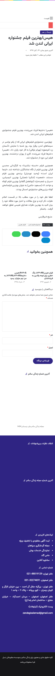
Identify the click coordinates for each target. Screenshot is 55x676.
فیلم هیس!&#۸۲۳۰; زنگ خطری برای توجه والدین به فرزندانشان (42, 275)
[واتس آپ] (16, 234)
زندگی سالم (26, 657)
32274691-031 (32, 580)
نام (51, 335)
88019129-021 (34, 574)
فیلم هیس (22, 225)
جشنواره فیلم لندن (34, 225)
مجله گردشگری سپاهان (39, 546)
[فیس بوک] (45, 234)
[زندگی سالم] (27, 7)
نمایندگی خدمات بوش (39, 550)
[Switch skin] (8, 18)
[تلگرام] (45, 240)
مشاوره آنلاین (43, 560)
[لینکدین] (26, 234)
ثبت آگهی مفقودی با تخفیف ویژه (34, 541)
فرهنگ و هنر (46, 32)
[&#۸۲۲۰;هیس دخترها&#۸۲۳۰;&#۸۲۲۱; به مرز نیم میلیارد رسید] (14, 263)
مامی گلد (45, 555)
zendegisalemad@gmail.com (38, 613)
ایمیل (50, 347)
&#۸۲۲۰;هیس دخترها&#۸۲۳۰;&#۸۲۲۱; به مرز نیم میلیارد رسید (15, 275)
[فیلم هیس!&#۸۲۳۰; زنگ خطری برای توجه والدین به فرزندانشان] (41, 263)
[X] (36, 234)
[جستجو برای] (3, 18)
